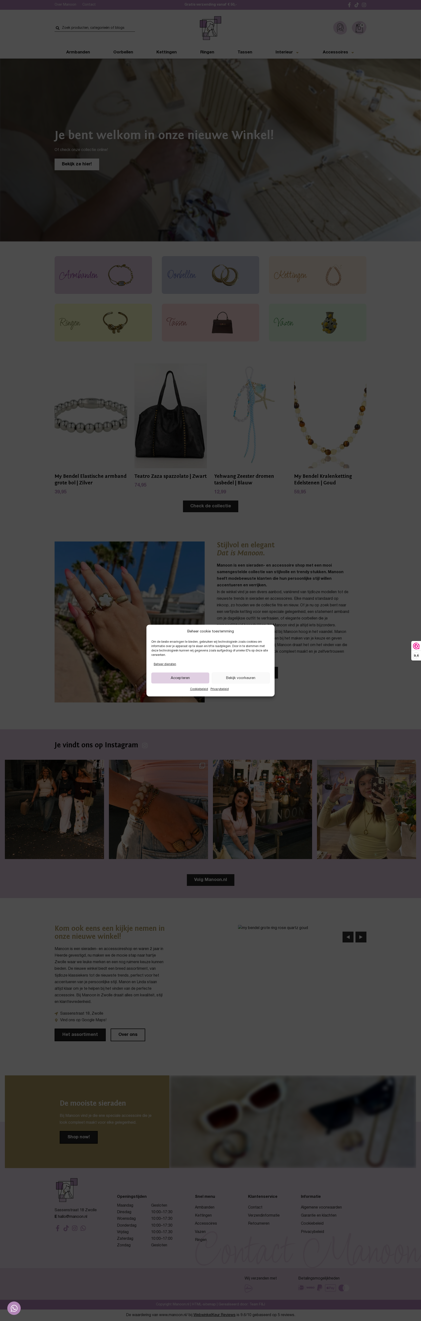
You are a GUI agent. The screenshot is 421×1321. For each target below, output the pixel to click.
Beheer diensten (165, 664)
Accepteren (180, 678)
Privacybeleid (219, 689)
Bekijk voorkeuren (240, 678)
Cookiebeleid (199, 689)
